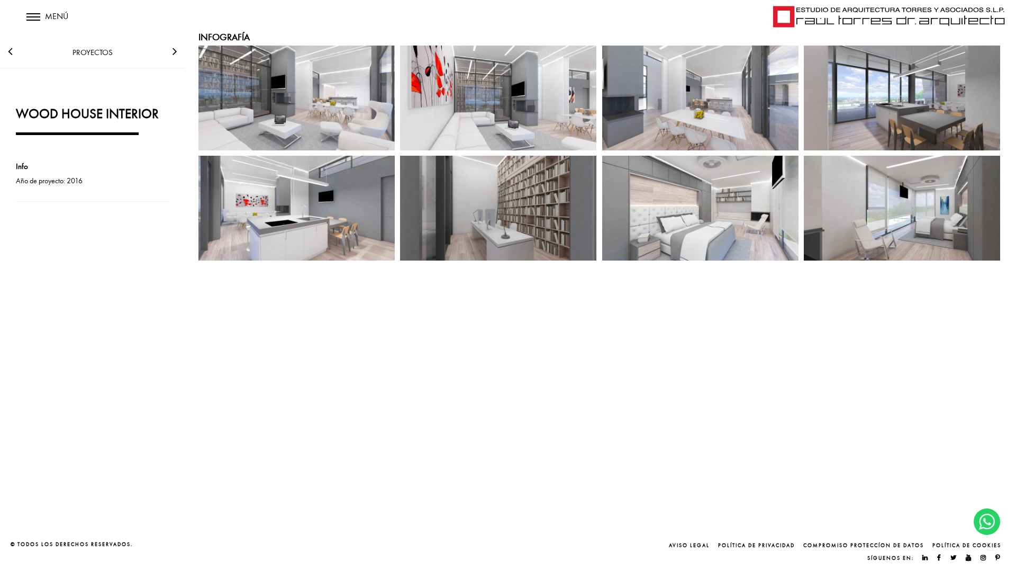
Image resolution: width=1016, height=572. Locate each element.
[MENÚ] (33, 23)
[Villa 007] (175, 49)
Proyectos (92, 52)
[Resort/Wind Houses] (10, 49)
